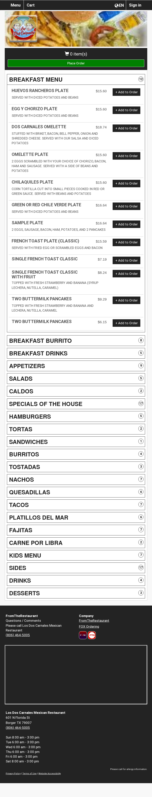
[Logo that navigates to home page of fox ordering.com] (91, 635)
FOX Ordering (89, 626)
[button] (76, 79)
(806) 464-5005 (18, 635)
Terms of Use (29, 773)
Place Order (76, 63)
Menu (16, 5)
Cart (31, 5)
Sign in (135, 5)
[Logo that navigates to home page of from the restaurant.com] (83, 635)
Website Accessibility (49, 773)
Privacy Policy (13, 773)
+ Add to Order (126, 92)
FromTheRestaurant (94, 621)
